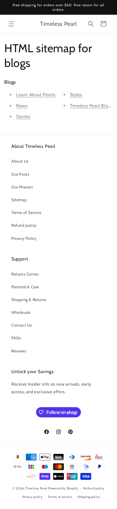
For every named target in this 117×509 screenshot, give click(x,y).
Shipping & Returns (29, 299)
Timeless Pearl (36, 488)
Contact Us (21, 325)
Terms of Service (26, 212)
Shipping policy (89, 497)
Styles (76, 94)
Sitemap (19, 199)
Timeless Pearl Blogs (91, 105)
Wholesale (20, 312)
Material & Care (25, 286)
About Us (20, 161)
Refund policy (24, 225)
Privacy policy (32, 497)
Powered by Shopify (63, 488)
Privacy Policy (23, 238)
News (22, 105)
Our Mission (22, 187)
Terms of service (60, 497)
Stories (23, 116)
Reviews (18, 351)
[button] (11, 24)
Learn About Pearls (36, 94)
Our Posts (20, 174)
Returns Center (25, 274)
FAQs (16, 337)
